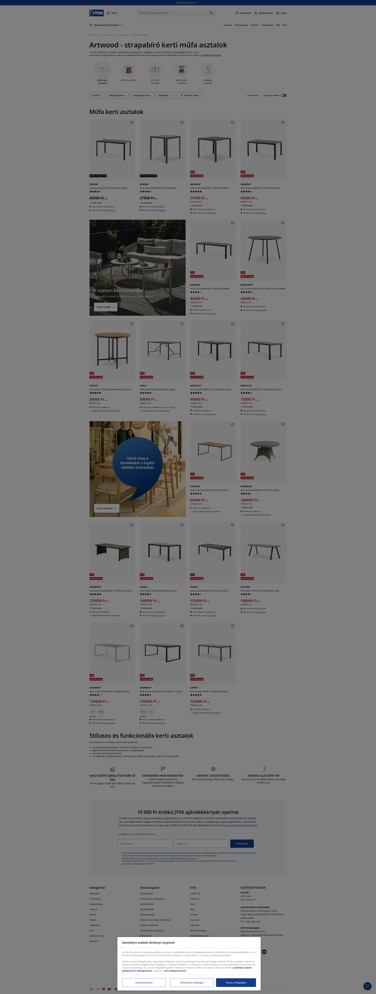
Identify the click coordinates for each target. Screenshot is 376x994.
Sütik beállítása (143, 982)
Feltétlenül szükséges (192, 982)
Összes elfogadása (236, 982)
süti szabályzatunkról (175, 970)
